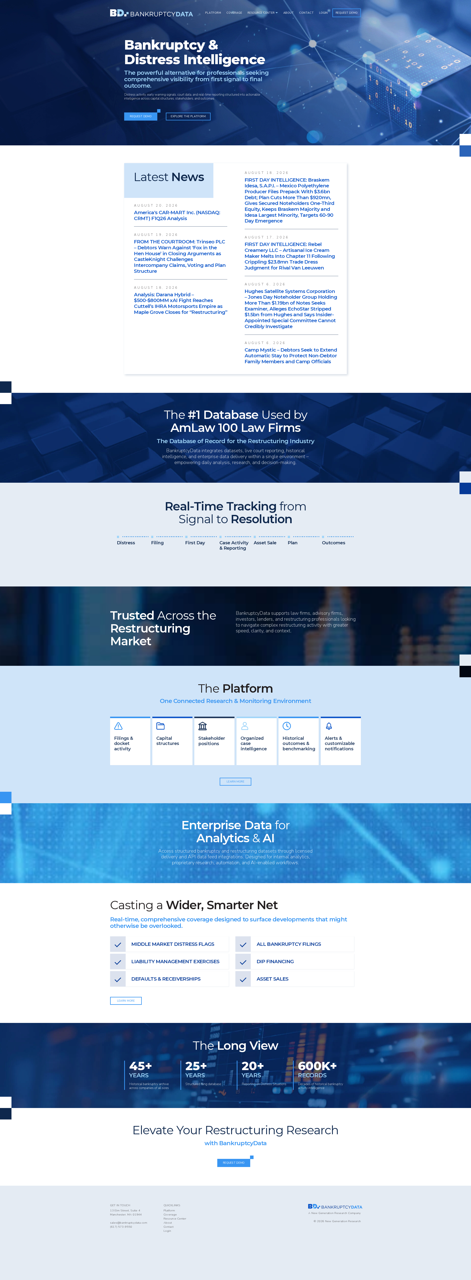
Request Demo (347, 13)
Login (167, 1231)
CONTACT (306, 13)
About (168, 1223)
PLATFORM (213, 13)
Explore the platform (188, 116)
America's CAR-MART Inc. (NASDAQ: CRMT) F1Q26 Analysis (177, 215)
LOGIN (323, 13)
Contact (169, 1227)
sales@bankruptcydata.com (128, 1223)
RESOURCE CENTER (261, 13)
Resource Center (175, 1218)
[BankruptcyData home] (151, 12)
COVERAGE (234, 13)
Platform (169, 1210)
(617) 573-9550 (121, 1227)
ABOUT (288, 13)
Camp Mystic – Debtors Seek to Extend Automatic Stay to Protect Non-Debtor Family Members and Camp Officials (291, 356)
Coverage (170, 1214)
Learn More (235, 781)
